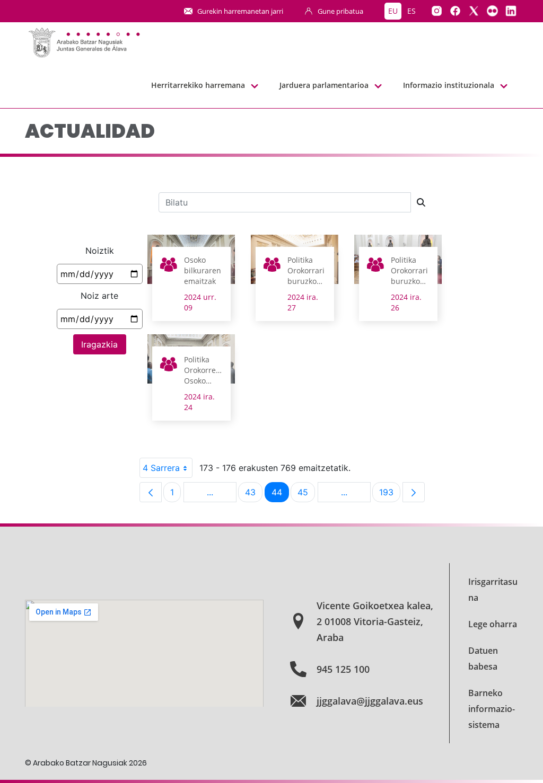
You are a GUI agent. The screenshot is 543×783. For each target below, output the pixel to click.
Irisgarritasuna (493, 589)
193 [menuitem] (389, 494)
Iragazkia (99, 344)
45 (306, 494)
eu (393, 11)
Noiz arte (99, 295)
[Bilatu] (421, 202)
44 (280, 494)
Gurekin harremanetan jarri (240, 11)
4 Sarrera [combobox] (161, 467)
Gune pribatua (340, 11)
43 (253, 494)
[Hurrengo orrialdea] (413, 492)
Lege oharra (492, 624)
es (411, 11)
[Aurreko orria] (150, 492)
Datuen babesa (483, 658)
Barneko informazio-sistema (491, 709)
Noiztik (99, 250)
